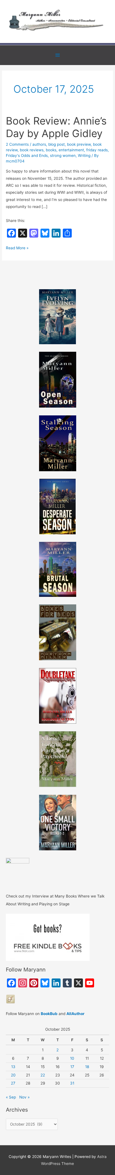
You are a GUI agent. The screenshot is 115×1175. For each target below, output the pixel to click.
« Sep (11, 1097)
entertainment (71, 150)
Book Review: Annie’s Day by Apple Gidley (56, 127)
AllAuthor (75, 1013)
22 (42, 1075)
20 (13, 1075)
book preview (79, 144)
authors (39, 144)
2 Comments (17, 144)
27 (13, 1083)
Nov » (24, 1097)
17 (72, 1066)
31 (72, 1083)
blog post (56, 144)
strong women (63, 155)
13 (13, 1066)
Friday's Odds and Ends (27, 155)
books (51, 150)
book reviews (32, 150)
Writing (84, 155)
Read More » (17, 248)
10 (72, 1058)
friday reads (97, 150)
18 (87, 1066)
